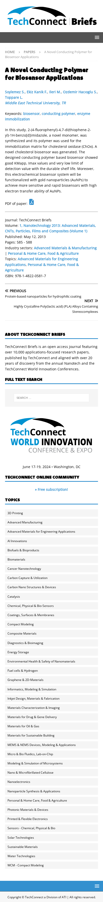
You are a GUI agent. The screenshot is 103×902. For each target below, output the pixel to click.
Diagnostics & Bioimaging (25, 643)
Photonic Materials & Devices (28, 810)
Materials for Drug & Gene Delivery (32, 717)
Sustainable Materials (23, 847)
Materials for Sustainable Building (31, 735)
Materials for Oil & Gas (23, 726)
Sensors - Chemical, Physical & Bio (31, 828)
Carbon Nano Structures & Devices (32, 587)
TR (64, 102)
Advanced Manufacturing (25, 522)
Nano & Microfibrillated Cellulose (31, 772)
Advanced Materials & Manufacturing (65, 248)
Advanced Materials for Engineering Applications (41, 531)
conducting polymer (58, 113)
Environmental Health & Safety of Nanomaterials (41, 661)
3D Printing (15, 513)
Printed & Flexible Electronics (28, 819)
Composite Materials (22, 633)
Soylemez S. (15, 91)
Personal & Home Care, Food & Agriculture (43, 253)
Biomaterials (16, 559)
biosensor (31, 113)
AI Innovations (17, 541)
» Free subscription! (51, 489)
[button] (96, 37)
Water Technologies (21, 856)
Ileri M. (55, 91)
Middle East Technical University (32, 102)
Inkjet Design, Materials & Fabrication (34, 698)
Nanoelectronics (19, 782)
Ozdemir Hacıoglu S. (80, 91)
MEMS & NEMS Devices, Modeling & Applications (42, 745)
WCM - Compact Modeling (26, 865)
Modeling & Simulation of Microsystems (35, 763)
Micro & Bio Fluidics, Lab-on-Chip (30, 754)
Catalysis (14, 596)
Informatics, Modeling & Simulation (32, 689)
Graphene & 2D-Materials (26, 680)
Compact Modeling (21, 624)
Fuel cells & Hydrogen (23, 670)
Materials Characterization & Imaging (34, 708)
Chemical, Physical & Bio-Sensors (31, 606)
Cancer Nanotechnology (24, 569)
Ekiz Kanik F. (37, 91)
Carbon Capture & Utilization (28, 578)
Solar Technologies (21, 837)
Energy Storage (18, 652)
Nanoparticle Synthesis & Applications (34, 791)
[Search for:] (52, 398)
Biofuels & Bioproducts (23, 550)
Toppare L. (14, 97)
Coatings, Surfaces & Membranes (31, 615)
